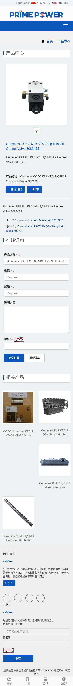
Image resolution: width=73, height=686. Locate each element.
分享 (9, 683)
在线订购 (16, 189)
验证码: (9, 339)
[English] (60, 2)
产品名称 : (12, 254)
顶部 (64, 683)
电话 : (9, 270)
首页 (50, 41)
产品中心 (63, 41)
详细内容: (10, 302)
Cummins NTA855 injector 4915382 (40, 220)
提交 (18, 658)
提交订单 (13, 357)
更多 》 (9, 583)
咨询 (45, 683)
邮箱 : (9, 286)
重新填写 (35, 357)
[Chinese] (38, 2)
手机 (27, 683)
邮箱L (36, 189)
